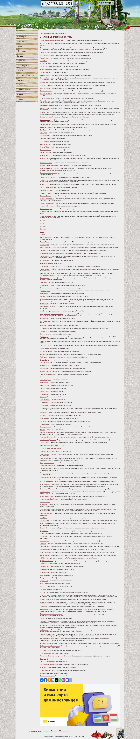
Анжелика (43, 299)
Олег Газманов (44, 546)
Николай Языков (45, 388)
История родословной (47, 203)
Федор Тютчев (44, 385)
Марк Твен (43, 345)
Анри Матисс (44, 69)
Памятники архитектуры (47, 634)
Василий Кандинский (46, 43)
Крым (41, 673)
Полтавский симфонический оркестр (51, 564)
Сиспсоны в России (46, 127)
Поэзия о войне (45, 492)
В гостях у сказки (45, 484)
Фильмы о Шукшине (26, 75)
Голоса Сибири (44, 187)
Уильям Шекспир (45, 260)
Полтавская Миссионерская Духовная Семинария (55, 656)
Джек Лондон (44, 337)
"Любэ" (42, 549)
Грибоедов (43, 357)
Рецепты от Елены (46, 163)
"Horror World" (44, 304)
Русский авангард (45, 72)
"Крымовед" (43, 625)
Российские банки (45, 653)
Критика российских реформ (49, 602)
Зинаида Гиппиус (45, 427)
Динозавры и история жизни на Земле (52, 599)
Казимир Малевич (45, 64)
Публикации (22, 85)
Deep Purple (43, 528)
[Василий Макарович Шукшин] (57, 6)
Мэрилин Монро (45, 88)
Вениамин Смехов (45, 150)
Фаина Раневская (45, 105)
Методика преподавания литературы (51, 314)
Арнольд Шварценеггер (47, 98)
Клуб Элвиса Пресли (46, 561)
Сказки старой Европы (47, 489)
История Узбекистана (46, 206)
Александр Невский (46, 168)
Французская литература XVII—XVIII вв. (52, 445)
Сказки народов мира (46, 288)
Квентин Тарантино (46, 94)
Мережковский (44, 354)
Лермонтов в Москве (46, 418)
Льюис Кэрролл (44, 245)
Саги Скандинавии (46, 458)
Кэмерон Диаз (44, 108)
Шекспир (42, 430)
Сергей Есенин (44, 391)
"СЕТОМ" (42, 558)
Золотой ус (43, 505)
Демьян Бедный (45, 291)
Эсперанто (43, 606)
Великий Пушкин (45, 365)
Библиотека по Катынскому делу (50, 173)
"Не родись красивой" (46, 117)
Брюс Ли (42, 85)
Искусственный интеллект (48, 595)
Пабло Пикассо (44, 58)
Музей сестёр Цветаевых (48, 440)
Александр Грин (45, 263)
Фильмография (23, 65)
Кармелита (43, 82)
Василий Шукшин (45, 334)
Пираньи (42, 662)
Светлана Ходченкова (47, 78)
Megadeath (43, 536)
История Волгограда (46, 180)
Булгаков (42, 220)
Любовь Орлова (45, 101)
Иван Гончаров (44, 382)
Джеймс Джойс (44, 242)
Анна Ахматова (44, 424)
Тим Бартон (43, 133)
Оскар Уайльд (44, 408)
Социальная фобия (46, 513)
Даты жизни (22, 41)
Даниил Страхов (45, 112)
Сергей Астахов (45, 120)
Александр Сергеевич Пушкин (49, 437)
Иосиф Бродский (45, 341)
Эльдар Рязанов (45, 75)
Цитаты (20, 70)
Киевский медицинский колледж (50, 664)
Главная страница (24, 32)
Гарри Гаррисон (45, 269)
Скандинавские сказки (47, 463)
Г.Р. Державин (44, 266)
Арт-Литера (43, 325)
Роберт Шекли (44, 278)
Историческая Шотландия (48, 216)
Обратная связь (64, 731)
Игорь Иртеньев (45, 256)
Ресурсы (54, 731)
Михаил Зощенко (45, 380)
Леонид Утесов (44, 569)
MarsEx (42, 311)
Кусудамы (43, 659)
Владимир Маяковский (47, 451)
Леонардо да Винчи (46, 212)
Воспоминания (23, 80)
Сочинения (21, 61)
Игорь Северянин (45, 247)
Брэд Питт (43, 130)
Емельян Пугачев (45, 196)
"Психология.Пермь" (46, 609)
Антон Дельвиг (44, 394)
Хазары (42, 165)
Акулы (42, 618)
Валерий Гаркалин (46, 91)
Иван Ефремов (44, 293)
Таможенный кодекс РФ (47, 190)
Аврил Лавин (44, 531)
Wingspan (43, 586)
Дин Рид (42, 592)
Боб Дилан (43, 578)
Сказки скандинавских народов (49, 477)
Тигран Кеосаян (45, 124)
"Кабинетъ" (43, 184)
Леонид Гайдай (44, 147)
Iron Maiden (43, 518)
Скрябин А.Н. (44, 581)
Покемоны (43, 138)
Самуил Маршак (45, 400)
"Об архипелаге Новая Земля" (49, 638)
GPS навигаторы (45, 670)
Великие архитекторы (47, 199)
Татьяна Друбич (45, 135)
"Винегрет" (43, 158)
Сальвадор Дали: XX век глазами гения (52, 41)
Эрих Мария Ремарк (46, 237)
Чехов (42, 223)
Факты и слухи (23, 90)
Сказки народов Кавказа (47, 466)
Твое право (43, 650)
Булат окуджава (45, 575)
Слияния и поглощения (47, 676)
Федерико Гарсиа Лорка (47, 306)
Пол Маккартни (44, 521)
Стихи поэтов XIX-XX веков (48, 405)
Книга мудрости (45, 321)
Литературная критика (47, 285)
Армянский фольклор (46, 482)
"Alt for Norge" (44, 630)
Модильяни (43, 66)
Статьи (20, 99)
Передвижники (44, 48)
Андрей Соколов (45, 155)
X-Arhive (42, 296)
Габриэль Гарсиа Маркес (47, 250)
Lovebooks (43, 328)
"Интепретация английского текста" (51, 614)
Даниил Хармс (44, 253)
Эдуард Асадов (44, 360)
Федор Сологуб (44, 273)
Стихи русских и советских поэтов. (50, 448)
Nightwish (43, 544)
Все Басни (43, 421)
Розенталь (43, 331)
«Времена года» (45, 502)
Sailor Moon (43, 141)
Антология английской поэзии (49, 499)
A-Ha (41, 583)
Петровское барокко (46, 193)
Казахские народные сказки (48, 473)
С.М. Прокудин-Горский (47, 55)
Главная (42, 33)
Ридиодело (43, 667)
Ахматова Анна (44, 377)
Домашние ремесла (46, 643)
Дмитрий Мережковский (47, 432)
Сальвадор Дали (45, 52)
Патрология (43, 282)
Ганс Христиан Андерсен (48, 374)
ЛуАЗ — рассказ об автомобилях (50, 646)
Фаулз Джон (43, 413)
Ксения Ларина (44, 555)
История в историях (46, 209)
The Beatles (43, 589)
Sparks (42, 533)
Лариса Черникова (46, 552)
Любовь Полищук (45, 153)
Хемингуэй (43, 397)
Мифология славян (46, 468)
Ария (41, 523)
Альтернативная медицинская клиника (52, 509)
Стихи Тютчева (44, 402)
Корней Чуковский (45, 348)
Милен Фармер (44, 541)
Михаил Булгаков (45, 368)
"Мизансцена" (44, 318)
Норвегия (43, 621)
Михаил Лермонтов (46, 363)
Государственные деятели (48, 177)
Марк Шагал (43, 61)
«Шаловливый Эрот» (46, 496)
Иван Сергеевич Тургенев (48, 454)
